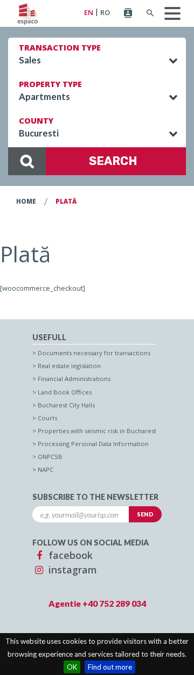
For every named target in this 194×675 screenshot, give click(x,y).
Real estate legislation (69, 366)
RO (105, 12)
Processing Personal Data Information (93, 444)
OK (72, 667)
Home (26, 201)
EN (88, 12)
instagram (71, 569)
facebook (69, 555)
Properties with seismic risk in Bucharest (97, 431)
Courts (47, 418)
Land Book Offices (65, 392)
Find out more (110, 667)
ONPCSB (50, 457)
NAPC (45, 469)
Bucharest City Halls (66, 405)
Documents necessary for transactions (94, 353)
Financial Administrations (74, 379)
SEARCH (113, 161)
